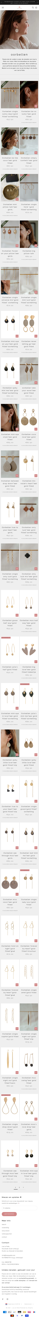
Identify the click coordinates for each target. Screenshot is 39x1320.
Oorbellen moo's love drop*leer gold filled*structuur (29, 1127)
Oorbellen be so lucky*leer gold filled (28, 114)
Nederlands (28, 1304)
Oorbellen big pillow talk (29, 252)
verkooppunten (7, 1234)
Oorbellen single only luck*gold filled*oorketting (10, 576)
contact (4, 1237)
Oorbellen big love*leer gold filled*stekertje (29, 669)
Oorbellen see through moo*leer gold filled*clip (10, 1173)
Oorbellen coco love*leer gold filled (29, 436)
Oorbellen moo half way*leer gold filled (29, 623)
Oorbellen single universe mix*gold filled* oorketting (10, 300)
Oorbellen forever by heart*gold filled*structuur (29, 948)
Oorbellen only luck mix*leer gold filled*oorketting (28, 576)
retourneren (6, 1231)
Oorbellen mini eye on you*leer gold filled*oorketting (10, 343)
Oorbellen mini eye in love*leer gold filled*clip (29, 1173)
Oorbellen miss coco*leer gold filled (10, 902)
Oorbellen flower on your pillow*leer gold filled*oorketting (10, 253)
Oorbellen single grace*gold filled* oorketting (29, 809)
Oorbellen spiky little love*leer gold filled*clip (10, 762)
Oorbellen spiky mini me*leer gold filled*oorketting (10, 390)
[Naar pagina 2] (23, 1187)
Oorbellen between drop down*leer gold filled (10, 483)
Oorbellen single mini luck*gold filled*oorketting (29, 300)
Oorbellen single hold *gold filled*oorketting (29, 207)
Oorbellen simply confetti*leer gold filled (28, 160)
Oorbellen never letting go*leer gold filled (28, 343)
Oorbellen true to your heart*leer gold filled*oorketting (10, 530)
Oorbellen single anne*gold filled (29, 991)
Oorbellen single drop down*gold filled (10, 1126)
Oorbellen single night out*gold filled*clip (29, 1036)
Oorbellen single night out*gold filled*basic (10, 1080)
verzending (5, 1227)
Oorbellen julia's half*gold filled (10, 668)
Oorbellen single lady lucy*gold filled (29, 902)
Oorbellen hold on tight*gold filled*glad (10, 948)
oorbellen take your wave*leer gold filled (29, 390)
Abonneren (9, 1214)
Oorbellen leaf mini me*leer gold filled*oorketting (29, 855)
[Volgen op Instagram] (7, 1299)
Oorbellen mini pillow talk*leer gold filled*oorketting (10, 207)
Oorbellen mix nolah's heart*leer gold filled (29, 483)
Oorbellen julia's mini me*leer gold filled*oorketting (29, 716)
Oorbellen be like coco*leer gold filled (10, 160)
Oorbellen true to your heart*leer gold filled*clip (10, 809)
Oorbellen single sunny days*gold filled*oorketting (10, 114)
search (4, 1224)
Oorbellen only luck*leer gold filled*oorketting (29, 530)
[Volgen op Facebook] (3, 1299)
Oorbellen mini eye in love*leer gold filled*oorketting (10, 716)
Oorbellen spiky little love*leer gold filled (29, 762)
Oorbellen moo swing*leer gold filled (29, 1080)
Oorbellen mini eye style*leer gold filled (10, 436)
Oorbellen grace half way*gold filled (10, 623)
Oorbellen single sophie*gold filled (10, 1035)
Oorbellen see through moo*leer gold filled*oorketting (10, 855)
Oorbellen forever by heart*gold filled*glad (10, 992)
